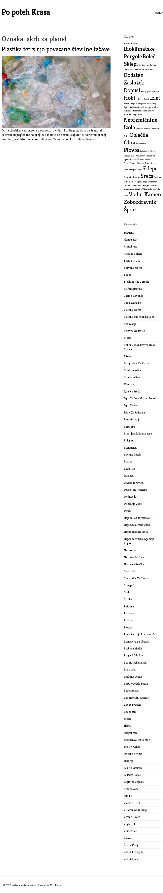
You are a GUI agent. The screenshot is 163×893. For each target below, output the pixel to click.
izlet (155, 97)
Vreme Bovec (132, 817)
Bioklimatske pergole (136, 281)
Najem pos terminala (137, 518)
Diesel (127, 338)
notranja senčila (143, 128)
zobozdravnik (140, 201)
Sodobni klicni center (137, 739)
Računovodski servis (136, 683)
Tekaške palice (132, 775)
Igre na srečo (132, 391)
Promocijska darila (135, 662)
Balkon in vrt (132, 260)
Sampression (29, 885)
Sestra (127, 718)
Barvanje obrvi (133, 268)
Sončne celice (132, 746)
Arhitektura (130, 246)
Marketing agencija (135, 489)
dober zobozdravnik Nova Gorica (139, 69)
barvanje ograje (131, 43)
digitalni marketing (147, 65)
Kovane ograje (132, 454)
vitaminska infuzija (151, 189)
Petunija (129, 606)
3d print (129, 232)
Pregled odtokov (134, 655)
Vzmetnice (130, 831)
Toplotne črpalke (134, 782)
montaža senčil (140, 110)
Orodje (128, 599)
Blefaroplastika (133, 289)
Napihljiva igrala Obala (137, 525)
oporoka (142, 143)
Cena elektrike (132, 302)
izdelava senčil (142, 99)
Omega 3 (129, 585)
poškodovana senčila (142, 159)
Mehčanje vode (133, 503)
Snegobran (130, 733)
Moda (127, 510)
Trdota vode (131, 789)
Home (159, 13)
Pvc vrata (130, 669)
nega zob (137, 114)
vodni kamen (145, 194)
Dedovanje (130, 324)
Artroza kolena (133, 253)
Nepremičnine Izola (136, 531)
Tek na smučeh (133, 768)
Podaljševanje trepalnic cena (141, 634)
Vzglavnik (129, 824)
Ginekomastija (132, 370)
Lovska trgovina (134, 482)
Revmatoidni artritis (136, 697)
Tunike (128, 796)
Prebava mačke (133, 648)
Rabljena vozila (133, 676)
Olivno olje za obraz (136, 578)
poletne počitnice (148, 151)
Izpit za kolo (131, 405)
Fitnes (127, 356)
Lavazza (129, 475)
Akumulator (131, 239)
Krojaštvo (130, 468)
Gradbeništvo (132, 377)
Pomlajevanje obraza (136, 641)
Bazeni (128, 274)
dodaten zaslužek (134, 78)
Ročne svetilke (132, 704)
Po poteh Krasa (26, 12)
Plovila (128, 627)
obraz (131, 142)
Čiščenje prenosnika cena (139, 316)
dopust (132, 90)
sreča (147, 175)
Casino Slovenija (133, 295)
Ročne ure (130, 712)
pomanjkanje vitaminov (134, 155)
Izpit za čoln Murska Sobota (140, 398)
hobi (129, 97)
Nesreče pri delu (134, 557)
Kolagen (129, 440)
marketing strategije (141, 107)
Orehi (127, 592)
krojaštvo (142, 103)
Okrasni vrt (131, 571)
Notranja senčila (134, 564)
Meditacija (130, 496)
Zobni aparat (131, 859)
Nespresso (130, 550)
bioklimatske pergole (139, 52)
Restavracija (131, 690)
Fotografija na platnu (136, 363)
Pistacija (129, 613)
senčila (138, 169)
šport (130, 209)
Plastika (128, 620)
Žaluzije (128, 838)
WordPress (55, 885)
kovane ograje (130, 103)
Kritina (128, 461)
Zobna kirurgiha (133, 852)
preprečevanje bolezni (134, 163)
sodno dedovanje (132, 177)
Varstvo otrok (132, 803)
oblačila (139, 134)
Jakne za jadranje (134, 412)
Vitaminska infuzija (135, 810)
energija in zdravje (150, 91)
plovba (132, 149)
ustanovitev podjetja (141, 185)
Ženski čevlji (131, 845)
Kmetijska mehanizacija (138, 433)
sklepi (149, 168)
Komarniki (130, 447)
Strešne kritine (133, 754)
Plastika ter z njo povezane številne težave (56, 49)
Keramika (129, 426)
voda (126, 195)
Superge (128, 761)
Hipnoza (129, 384)
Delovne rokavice (134, 331)
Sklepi (127, 725)
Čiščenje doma (132, 310)
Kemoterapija (132, 419)
